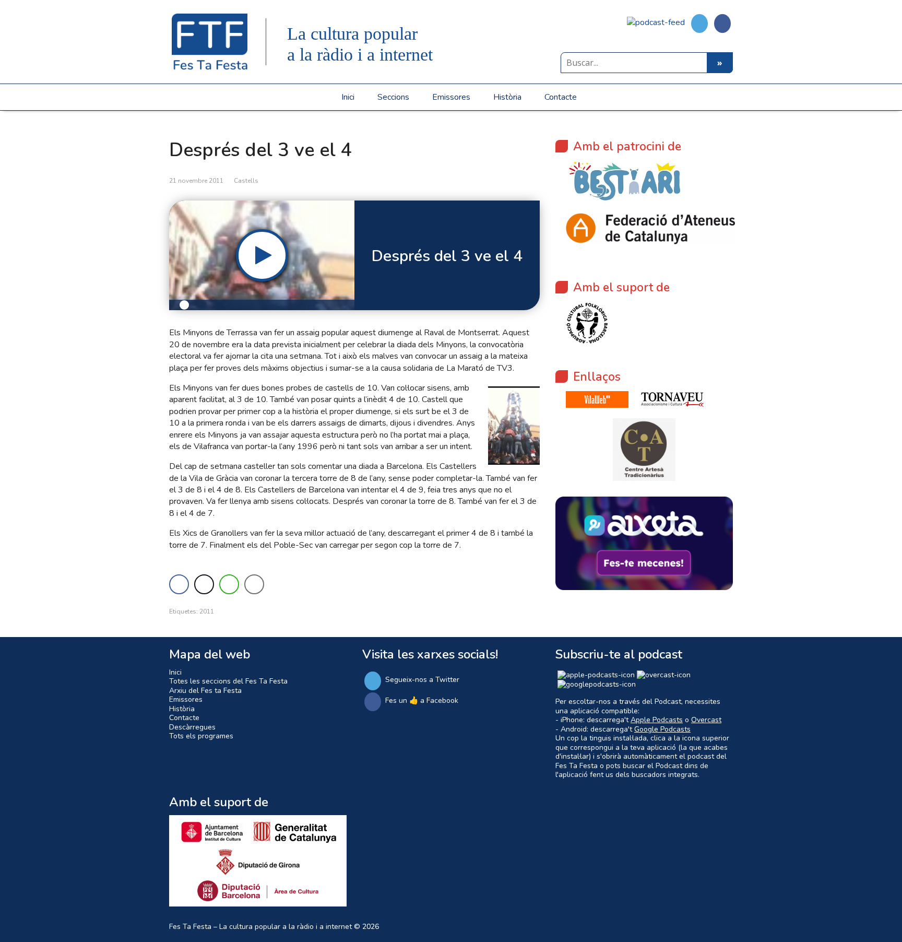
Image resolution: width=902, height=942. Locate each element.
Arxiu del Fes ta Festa (205, 691)
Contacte (560, 97)
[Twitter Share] (204, 584)
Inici (347, 97)
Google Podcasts (662, 729)
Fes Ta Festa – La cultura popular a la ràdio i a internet (260, 927)
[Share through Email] (254, 584)
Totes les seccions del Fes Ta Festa (228, 681)
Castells (246, 180)
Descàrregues (192, 727)
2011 (206, 611)
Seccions (393, 97)
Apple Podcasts (657, 720)
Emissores (451, 97)
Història (507, 97)
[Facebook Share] (179, 584)
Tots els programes (201, 736)
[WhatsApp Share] (229, 584)
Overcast (706, 720)
